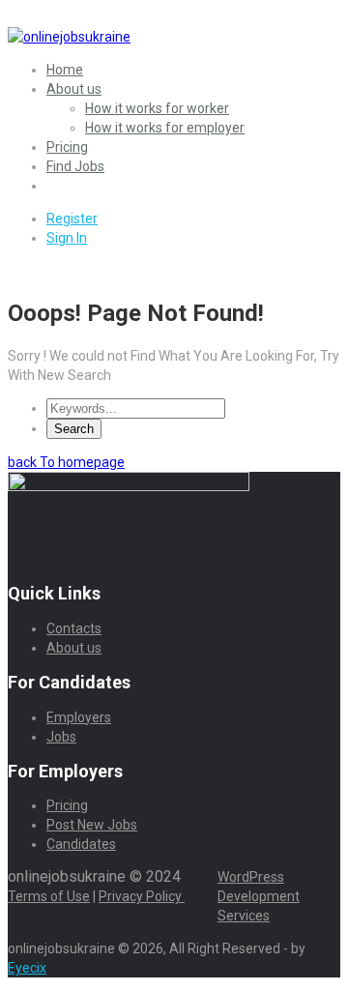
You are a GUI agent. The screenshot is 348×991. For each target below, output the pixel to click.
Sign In (66, 238)
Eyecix (27, 968)
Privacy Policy (142, 896)
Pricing (67, 147)
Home (64, 69)
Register (72, 218)
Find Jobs (75, 166)
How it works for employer (165, 127)
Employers (78, 717)
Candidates (81, 844)
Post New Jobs (91, 824)
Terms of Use (49, 896)
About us (74, 89)
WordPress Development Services (259, 896)
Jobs (61, 736)
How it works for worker (157, 108)
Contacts (74, 628)
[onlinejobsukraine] (69, 36)
